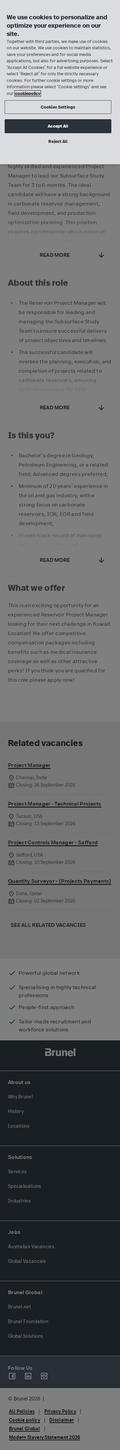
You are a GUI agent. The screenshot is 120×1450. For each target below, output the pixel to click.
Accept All (58, 126)
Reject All (57, 141)
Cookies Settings (58, 107)
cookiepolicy (27, 93)
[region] (60, 82)
